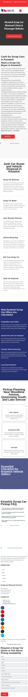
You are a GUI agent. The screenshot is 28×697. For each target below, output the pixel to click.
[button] (20, 11)
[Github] (20, 5)
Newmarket (4, 130)
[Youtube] (7, 5)
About (3, 572)
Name (3, 656)
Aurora (10, 130)
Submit (4, 694)
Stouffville (16, 130)
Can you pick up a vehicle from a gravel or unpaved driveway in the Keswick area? (13, 509)
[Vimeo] (23, 5)
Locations (4, 578)
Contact (3, 581)
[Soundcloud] (18, 5)
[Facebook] (5, 5)
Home (3, 569)
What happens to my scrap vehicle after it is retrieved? (13, 521)
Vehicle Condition (5, 685)
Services (4, 575)
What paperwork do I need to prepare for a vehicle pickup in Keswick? (13, 517)
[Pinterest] (10, 5)
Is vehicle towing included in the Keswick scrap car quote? (13, 513)
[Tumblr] (15, 5)
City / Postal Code (6, 673)
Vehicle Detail (5, 679)
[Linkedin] (12, 5)
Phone (3, 668)
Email (2, 662)
